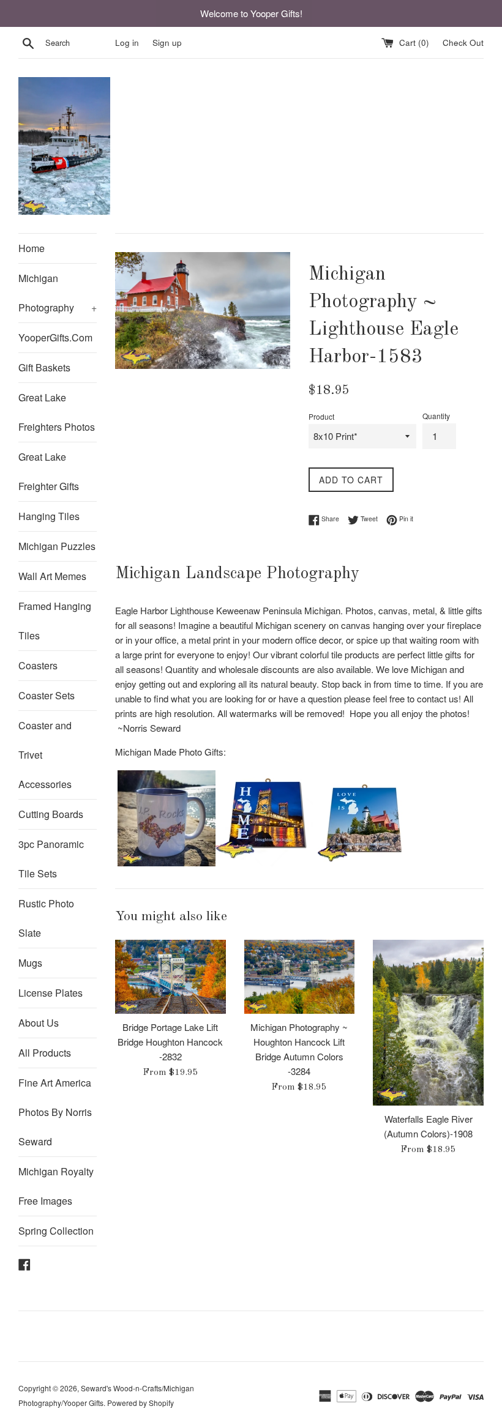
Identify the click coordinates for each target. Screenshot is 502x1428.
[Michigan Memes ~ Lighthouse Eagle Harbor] (362, 862)
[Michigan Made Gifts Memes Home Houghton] (264, 862)
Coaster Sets (46, 695)
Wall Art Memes (52, 576)
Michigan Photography (57, 292)
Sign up (167, 42)
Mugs (30, 963)
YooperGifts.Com (55, 337)
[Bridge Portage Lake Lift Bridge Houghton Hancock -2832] (170, 976)
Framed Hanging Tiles (54, 620)
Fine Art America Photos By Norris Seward (55, 1112)
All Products (44, 1053)
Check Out (463, 42)
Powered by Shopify (140, 1402)
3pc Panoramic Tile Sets (51, 858)
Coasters (38, 665)
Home (31, 248)
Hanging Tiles (49, 516)
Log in (127, 42)
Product (321, 416)
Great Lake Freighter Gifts (48, 471)
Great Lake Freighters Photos (56, 412)
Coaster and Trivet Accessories (45, 754)
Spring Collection (56, 1231)
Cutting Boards (50, 814)
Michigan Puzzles (57, 546)
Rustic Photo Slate (46, 918)
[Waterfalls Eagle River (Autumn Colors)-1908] (428, 1023)
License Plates (50, 993)
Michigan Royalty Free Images (56, 1186)
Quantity (436, 416)
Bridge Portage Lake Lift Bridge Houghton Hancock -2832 (170, 1042)
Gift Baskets (44, 367)
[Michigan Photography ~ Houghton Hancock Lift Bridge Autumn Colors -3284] (299, 976)
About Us (38, 1023)
